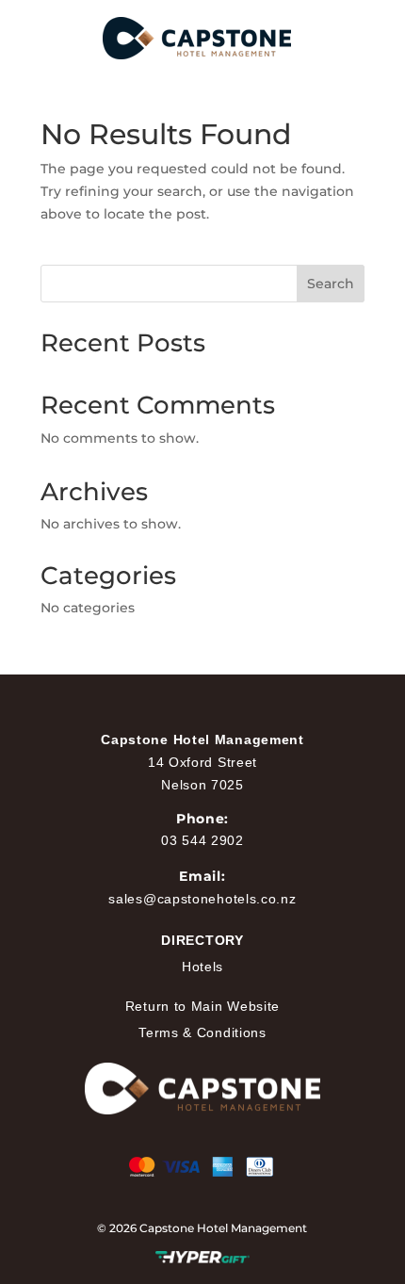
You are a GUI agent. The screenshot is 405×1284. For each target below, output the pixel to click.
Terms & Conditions (202, 1032)
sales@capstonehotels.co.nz (202, 898)
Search (330, 283)
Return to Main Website (202, 1006)
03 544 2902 (202, 840)
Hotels (202, 966)
